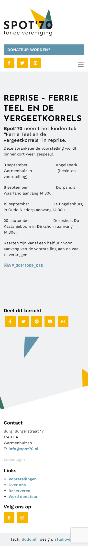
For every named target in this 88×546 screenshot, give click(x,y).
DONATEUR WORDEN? (28, 49)
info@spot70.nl (23, 448)
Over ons (17, 485)
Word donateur (23, 496)
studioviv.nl (66, 539)
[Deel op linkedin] (49, 321)
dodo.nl (29, 539)
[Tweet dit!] (23, 321)
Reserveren (19, 490)
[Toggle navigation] (81, 65)
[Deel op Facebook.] (10, 321)
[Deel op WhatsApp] (63, 321)
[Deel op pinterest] (36, 321)
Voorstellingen (23, 479)
